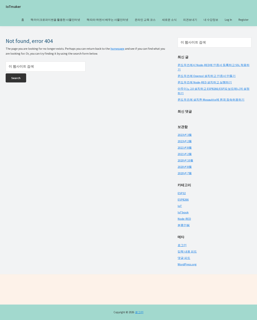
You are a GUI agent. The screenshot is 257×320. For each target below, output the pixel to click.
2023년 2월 (185, 141)
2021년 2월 (185, 154)
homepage (117, 48)
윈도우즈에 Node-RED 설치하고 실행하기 (205, 82)
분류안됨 (184, 225)
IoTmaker (13, 6)
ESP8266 (183, 199)
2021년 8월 (185, 147)
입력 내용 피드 (187, 251)
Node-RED (184, 219)
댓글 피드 (184, 258)
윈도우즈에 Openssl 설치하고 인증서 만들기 (207, 76)
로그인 (182, 245)
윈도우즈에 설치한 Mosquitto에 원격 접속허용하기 (211, 99)
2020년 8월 (185, 167)
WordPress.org (187, 264)
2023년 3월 (185, 135)
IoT (180, 206)
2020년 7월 (185, 173)
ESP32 (182, 193)
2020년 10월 (185, 160)
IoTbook (183, 212)
